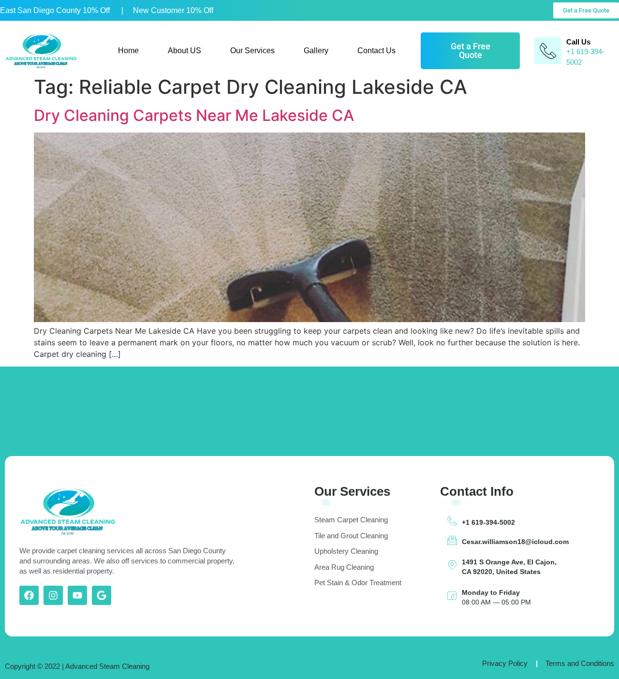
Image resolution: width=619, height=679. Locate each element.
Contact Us (376, 50)
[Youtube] (77, 595)
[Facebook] (29, 595)
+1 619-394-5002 (488, 522)
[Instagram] (53, 595)
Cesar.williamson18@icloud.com (515, 542)
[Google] (101, 595)
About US (184, 50)
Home (128, 50)
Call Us (578, 42)
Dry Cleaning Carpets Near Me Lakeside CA (194, 115)
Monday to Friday (491, 592)
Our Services (252, 50)
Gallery (316, 50)
